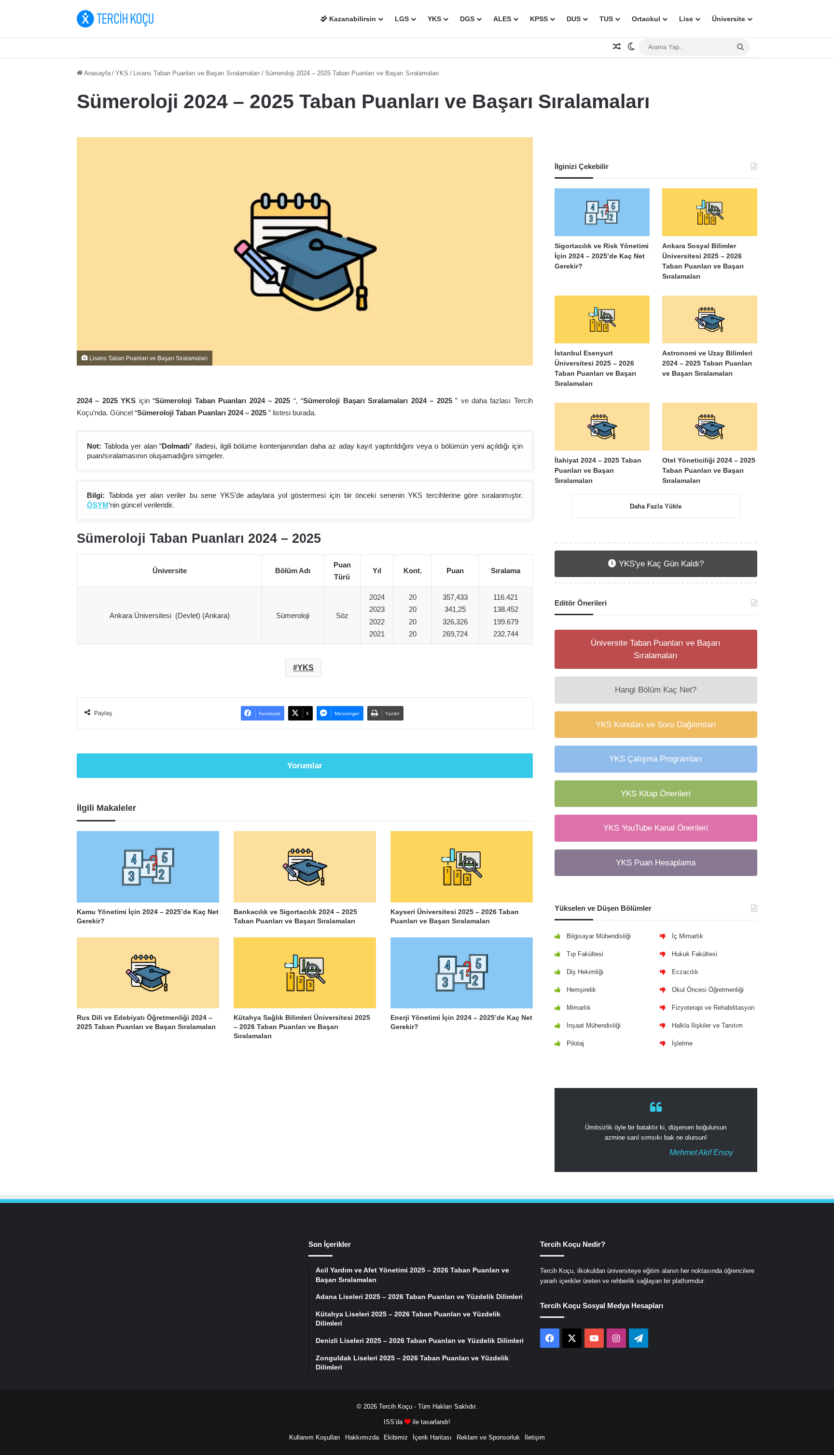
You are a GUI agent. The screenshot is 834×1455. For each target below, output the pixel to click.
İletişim (535, 1437)
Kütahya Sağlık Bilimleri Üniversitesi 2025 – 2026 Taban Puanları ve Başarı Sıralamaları (302, 1027)
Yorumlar (304, 765)
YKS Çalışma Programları (655, 758)
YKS (434, 19)
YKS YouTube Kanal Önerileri (655, 828)
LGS (402, 19)
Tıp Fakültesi (585, 954)
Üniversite (728, 19)
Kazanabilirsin (351, 19)
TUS (606, 19)
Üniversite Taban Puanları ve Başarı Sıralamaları (656, 649)
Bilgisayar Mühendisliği (599, 936)
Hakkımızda (362, 1437)
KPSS (539, 19)
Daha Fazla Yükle (655, 506)
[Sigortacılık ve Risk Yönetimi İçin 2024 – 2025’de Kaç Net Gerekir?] (602, 212)
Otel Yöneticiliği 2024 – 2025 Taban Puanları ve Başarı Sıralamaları (708, 470)
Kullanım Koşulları (314, 1437)
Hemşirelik (581, 989)
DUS (574, 19)
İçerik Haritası (432, 1437)
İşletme (682, 1043)
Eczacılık (685, 971)
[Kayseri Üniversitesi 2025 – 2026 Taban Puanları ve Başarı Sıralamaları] (461, 866)
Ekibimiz (396, 1437)
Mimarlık (579, 1007)
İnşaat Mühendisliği (594, 1025)
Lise (686, 19)
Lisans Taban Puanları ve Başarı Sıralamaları (196, 73)
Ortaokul (646, 19)
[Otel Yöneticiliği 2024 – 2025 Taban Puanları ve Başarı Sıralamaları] (709, 427)
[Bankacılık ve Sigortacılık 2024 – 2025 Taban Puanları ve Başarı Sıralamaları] (305, 866)
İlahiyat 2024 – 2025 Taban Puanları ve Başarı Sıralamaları (598, 470)
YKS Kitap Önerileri (656, 793)
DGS (467, 19)
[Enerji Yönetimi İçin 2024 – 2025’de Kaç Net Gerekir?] (461, 972)
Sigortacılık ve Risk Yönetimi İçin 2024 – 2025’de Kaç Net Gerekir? (602, 256)
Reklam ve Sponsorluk (488, 1437)
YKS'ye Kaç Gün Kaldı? (660, 563)
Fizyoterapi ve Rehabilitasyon (713, 1007)
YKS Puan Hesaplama (655, 862)
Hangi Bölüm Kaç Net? (655, 689)
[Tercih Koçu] (115, 19)
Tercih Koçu (395, 1406)
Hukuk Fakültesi (694, 954)
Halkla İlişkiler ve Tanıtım (707, 1025)
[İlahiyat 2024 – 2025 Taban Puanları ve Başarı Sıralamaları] (602, 427)
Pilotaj (575, 1043)
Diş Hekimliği (585, 971)
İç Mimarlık (687, 936)
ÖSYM (98, 505)
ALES (502, 19)
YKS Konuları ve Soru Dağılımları (656, 724)
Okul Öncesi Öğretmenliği (708, 989)
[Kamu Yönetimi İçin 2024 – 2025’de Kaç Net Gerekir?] (148, 866)
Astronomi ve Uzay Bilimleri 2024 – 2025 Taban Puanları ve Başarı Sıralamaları (707, 363)
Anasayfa (97, 73)
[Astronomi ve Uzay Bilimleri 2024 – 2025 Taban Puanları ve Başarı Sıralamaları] (709, 319)
